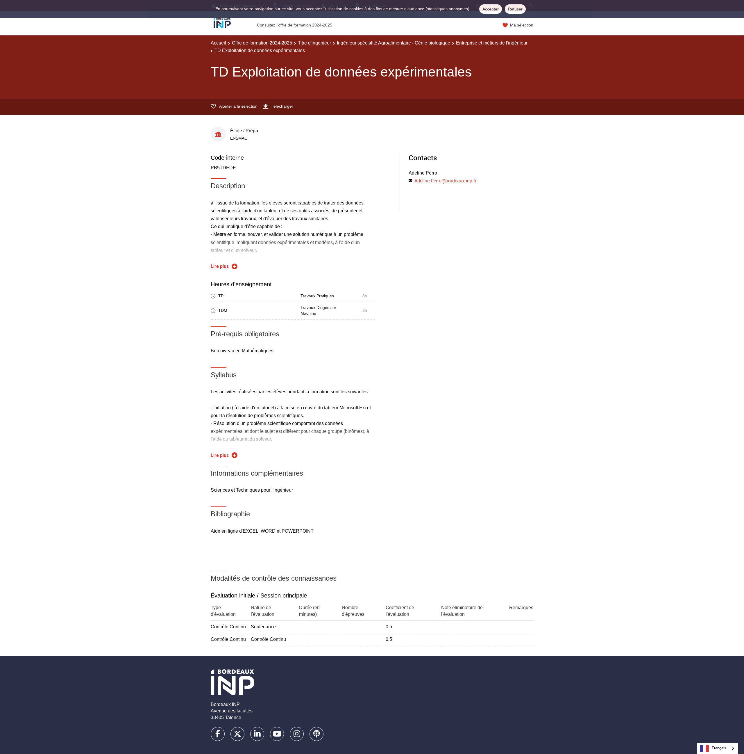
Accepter (490, 9)
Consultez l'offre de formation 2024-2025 (294, 25)
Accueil (218, 42)
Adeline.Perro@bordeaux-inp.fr (445, 180)
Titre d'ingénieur (314, 42)
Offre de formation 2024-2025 (262, 42)
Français (719, 748)
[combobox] (717, 748)
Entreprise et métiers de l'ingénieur (491, 42)
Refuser (515, 9)
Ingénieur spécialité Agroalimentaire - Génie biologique (393, 42)
